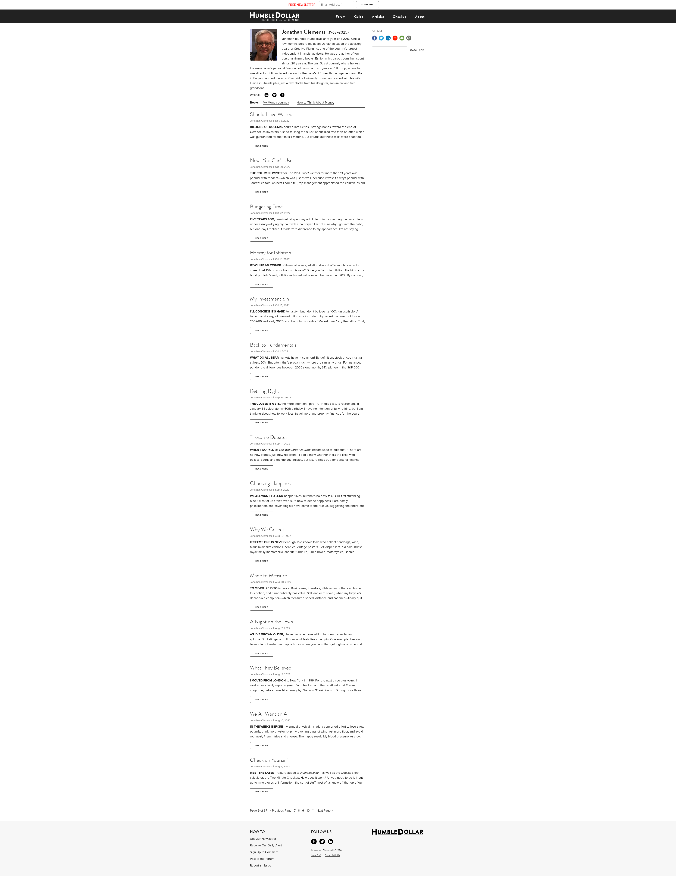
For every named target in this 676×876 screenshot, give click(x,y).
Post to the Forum (262, 859)
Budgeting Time (266, 206)
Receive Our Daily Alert (266, 845)
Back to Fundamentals (273, 345)
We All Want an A (268, 714)
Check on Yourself (269, 760)
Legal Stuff (316, 855)
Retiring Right (264, 391)
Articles (378, 16)
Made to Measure (268, 575)
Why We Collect (267, 529)
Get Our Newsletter (263, 839)
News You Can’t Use (271, 160)
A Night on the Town (271, 621)
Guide (359, 16)
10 (308, 810)
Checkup (400, 16)
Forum (341, 16)
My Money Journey (276, 102)
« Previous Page (281, 810)
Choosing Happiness (271, 483)
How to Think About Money (315, 102)
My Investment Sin (269, 299)
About (420, 16)
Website (255, 95)
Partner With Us (332, 855)
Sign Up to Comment (264, 852)
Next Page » (325, 810)
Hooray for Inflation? (271, 252)
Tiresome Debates (268, 437)
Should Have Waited (271, 114)
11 (313, 810)
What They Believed (270, 668)
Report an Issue (260, 865)
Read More (261, 146)
